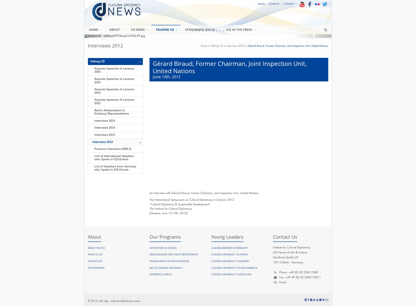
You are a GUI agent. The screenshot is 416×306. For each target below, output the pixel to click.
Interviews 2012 (235, 46)
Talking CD (165, 30)
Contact (288, 4)
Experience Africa (161, 274)
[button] (103, 36)
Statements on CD (200, 30)
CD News (138, 30)
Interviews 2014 (104, 127)
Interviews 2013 (104, 134)
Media (261, 4)
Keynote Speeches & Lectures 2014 (114, 80)
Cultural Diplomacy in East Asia (231, 274)
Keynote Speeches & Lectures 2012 (114, 101)
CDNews (274, 4)
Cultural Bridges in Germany (229, 248)
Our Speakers (96, 268)
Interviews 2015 (104, 120)
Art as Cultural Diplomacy (166, 268)
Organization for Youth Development (174, 254)
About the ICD (96, 248)
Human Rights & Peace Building (169, 261)
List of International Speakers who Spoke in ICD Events (114, 157)
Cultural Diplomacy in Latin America (234, 268)
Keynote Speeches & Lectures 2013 (114, 91)
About (114, 30)
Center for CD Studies (163, 248)
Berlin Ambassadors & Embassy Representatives (111, 112)
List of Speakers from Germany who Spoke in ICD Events (115, 168)
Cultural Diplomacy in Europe (230, 261)
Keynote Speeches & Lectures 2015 (114, 70)
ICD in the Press (239, 30)
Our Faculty (95, 261)
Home (93, 30)
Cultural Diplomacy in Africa (229, 254)
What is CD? (95, 254)
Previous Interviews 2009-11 (113, 149)
